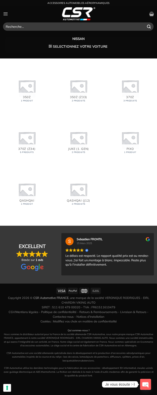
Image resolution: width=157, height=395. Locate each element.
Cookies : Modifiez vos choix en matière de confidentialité (78, 321)
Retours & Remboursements (98, 312)
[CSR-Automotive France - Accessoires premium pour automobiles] (78, 14)
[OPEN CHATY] (145, 384)
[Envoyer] (149, 26)
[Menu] (5, 14)
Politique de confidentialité (58, 312)
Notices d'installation (90, 317)
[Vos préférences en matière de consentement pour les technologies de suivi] (7, 388)
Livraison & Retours (133, 312)
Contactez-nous (63, 317)
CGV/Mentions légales (23, 312)
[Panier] (151, 13)
